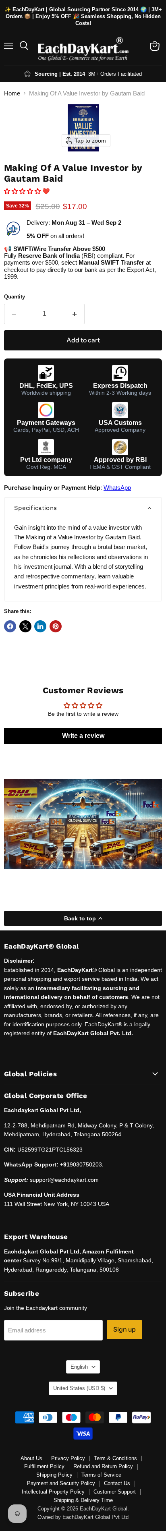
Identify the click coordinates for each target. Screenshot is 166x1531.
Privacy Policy (68, 1458)
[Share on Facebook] (10, 626)
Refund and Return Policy (103, 1466)
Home (12, 93)
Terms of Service (101, 1475)
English (79, 1367)
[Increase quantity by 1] (75, 314)
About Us (31, 1458)
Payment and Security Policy (61, 1483)
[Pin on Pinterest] (56, 626)
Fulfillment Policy (44, 1466)
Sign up (124, 1329)
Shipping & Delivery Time (83, 1500)
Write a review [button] (83, 735)
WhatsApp (117, 487)
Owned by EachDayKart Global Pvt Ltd (83, 1517)
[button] (23, 191)
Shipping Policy (54, 1475)
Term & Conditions (115, 1458)
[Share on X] (25, 626)
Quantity (14, 297)
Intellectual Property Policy (53, 1492)
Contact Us (117, 1483)
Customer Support (114, 1492)
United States (79, 1388)
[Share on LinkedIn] (40, 626)
